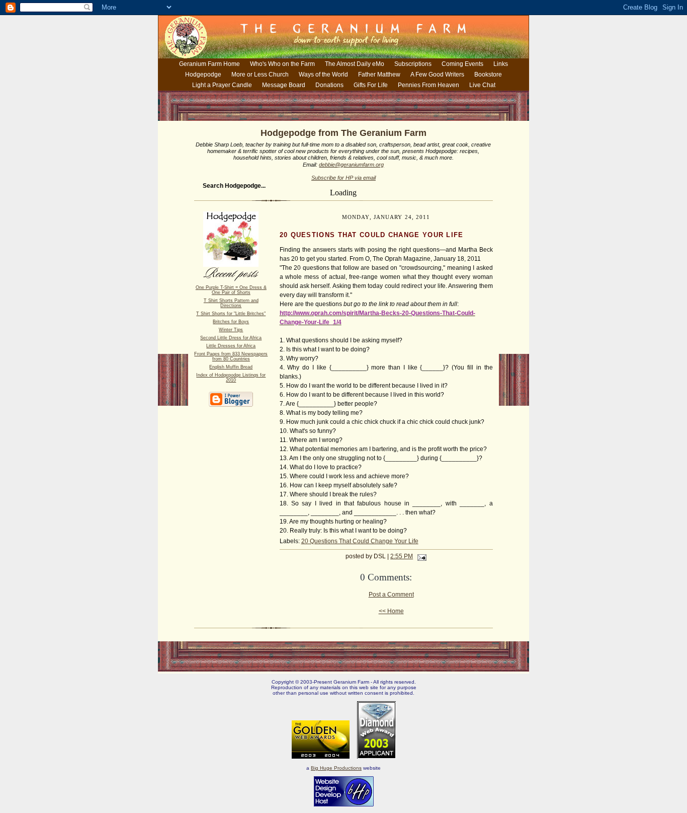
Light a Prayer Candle (222, 85)
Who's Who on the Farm (282, 63)
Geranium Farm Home (209, 63)
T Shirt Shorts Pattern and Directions (231, 303)
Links (500, 63)
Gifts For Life (371, 85)
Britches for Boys (231, 321)
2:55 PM (401, 556)
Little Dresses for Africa (230, 345)
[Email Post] (420, 556)
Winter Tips (231, 329)
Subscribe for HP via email (343, 178)
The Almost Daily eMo (354, 63)
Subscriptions (413, 63)
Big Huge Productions (336, 768)
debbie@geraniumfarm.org (351, 165)
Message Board (283, 85)
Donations (329, 85)
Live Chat (482, 85)
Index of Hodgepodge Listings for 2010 (231, 378)
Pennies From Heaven (428, 85)
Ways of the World (323, 74)
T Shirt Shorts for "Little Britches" (231, 313)
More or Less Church (260, 74)
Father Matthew (379, 74)
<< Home (391, 611)
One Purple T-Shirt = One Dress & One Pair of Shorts (231, 290)
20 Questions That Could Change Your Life (359, 541)
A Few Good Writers (437, 74)
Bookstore (488, 74)
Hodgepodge (203, 74)
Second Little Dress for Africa (231, 337)
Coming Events (462, 63)
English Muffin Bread (230, 366)
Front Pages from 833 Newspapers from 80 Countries (231, 356)
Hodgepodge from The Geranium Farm (343, 133)
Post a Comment (391, 594)
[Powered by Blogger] (231, 405)
